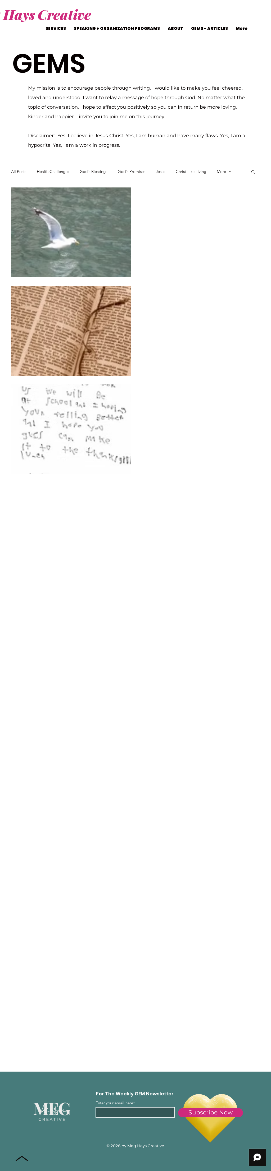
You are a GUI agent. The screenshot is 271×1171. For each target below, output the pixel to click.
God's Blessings (93, 171)
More (221, 171)
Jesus (160, 171)
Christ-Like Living (191, 171)
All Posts (18, 171)
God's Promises (131, 171)
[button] (253, 172)
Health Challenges (53, 171)
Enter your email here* (115, 1103)
